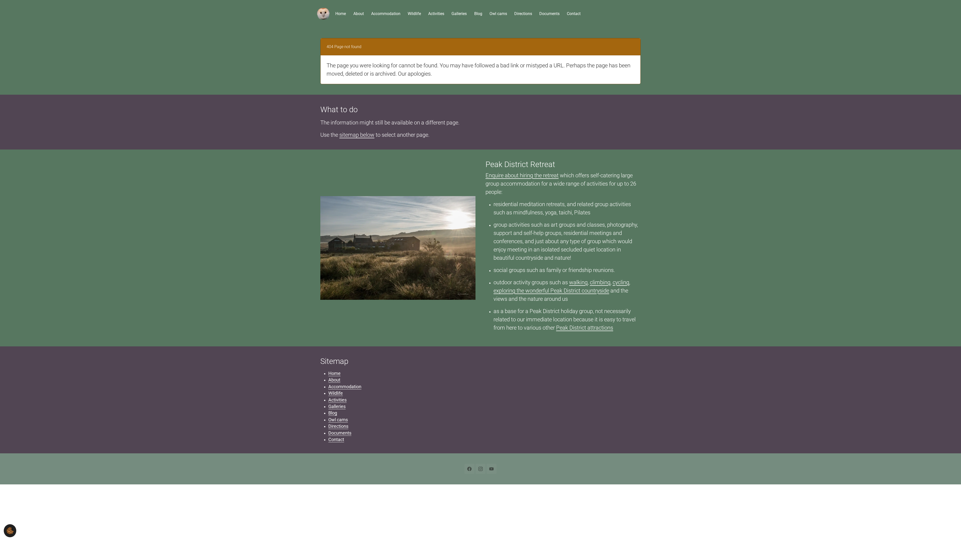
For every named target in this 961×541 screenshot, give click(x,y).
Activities (337, 399)
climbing (600, 282)
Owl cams (338, 419)
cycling (621, 282)
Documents (339, 433)
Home (334, 373)
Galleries (337, 406)
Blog (332, 413)
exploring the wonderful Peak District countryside (551, 291)
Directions (338, 426)
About (334, 379)
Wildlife (335, 393)
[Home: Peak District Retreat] (323, 14)
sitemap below (356, 135)
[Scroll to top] (949, 529)
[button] (10, 530)
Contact (336, 439)
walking (578, 282)
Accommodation (344, 386)
